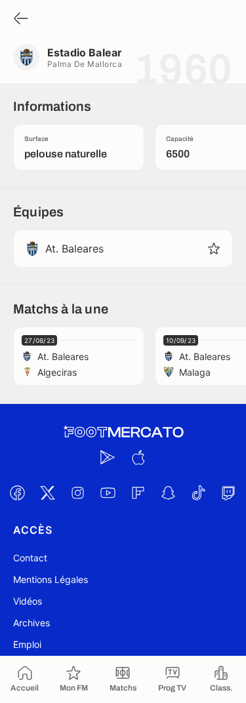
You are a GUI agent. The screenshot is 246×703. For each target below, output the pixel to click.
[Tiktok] (199, 492)
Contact (30, 557)
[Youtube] (108, 492)
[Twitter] (48, 492)
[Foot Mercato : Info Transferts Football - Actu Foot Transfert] (123, 432)
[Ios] (138, 457)
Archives (31, 622)
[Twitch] (229, 492)
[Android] (108, 457)
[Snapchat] (168, 492)
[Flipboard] (138, 492)
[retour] (21, 19)
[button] (214, 248)
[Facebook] (18, 492)
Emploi (27, 644)
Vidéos (27, 601)
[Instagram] (78, 492)
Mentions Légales (50, 579)
